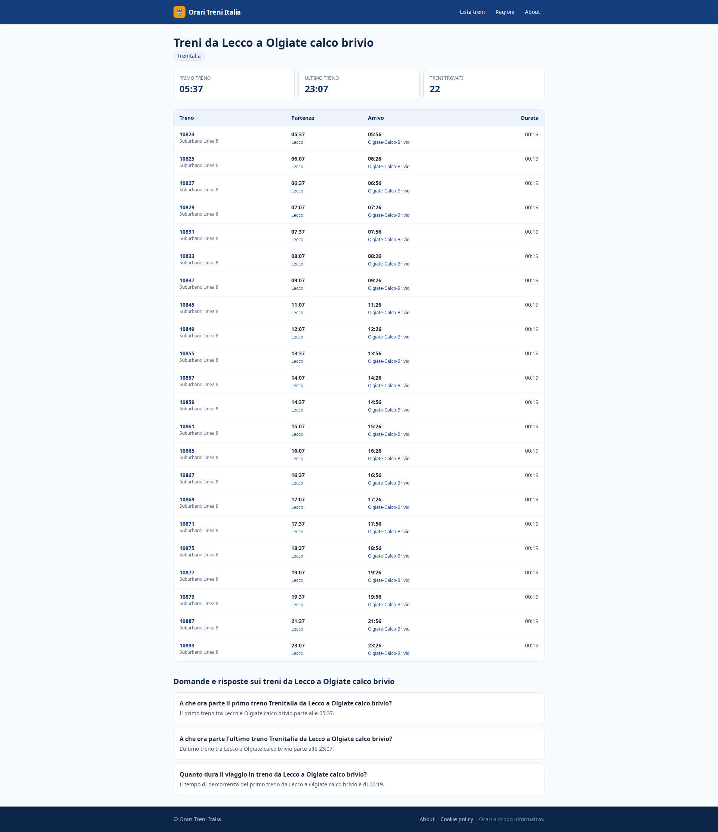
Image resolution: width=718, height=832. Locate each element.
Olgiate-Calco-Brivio (388, 142)
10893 (187, 645)
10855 (187, 353)
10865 (187, 450)
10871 (187, 523)
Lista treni (472, 11)
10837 (187, 280)
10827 (187, 182)
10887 (187, 621)
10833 (187, 255)
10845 (187, 304)
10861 (187, 426)
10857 (187, 377)
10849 (187, 329)
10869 (187, 499)
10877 (187, 572)
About (532, 11)
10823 (187, 134)
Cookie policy (457, 819)
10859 (187, 402)
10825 (187, 158)
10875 (187, 548)
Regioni (505, 11)
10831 (187, 231)
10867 (187, 475)
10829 (187, 207)
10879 (187, 596)
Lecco (297, 142)
